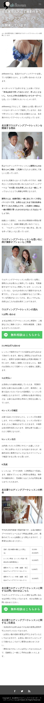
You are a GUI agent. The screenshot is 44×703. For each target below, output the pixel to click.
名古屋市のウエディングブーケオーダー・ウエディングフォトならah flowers (22, 699)
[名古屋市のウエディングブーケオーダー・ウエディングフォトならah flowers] (14, 5)
